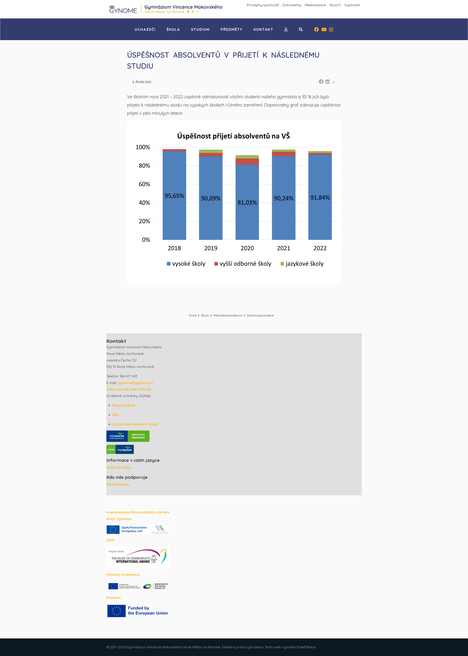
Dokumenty (291, 5)
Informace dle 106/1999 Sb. (129, 389)
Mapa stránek (123, 405)
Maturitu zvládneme (122, 574)
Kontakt (263, 29)
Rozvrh (335, 5)
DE (108, 467)
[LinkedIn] (327, 81)
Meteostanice (315, 5)
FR (122, 467)
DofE (110, 540)
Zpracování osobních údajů (135, 424)
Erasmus (113, 597)
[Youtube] (324, 30)
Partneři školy (117, 484)
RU (129, 467)
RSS (115, 415)
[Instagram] (331, 30)
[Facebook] (316, 30)
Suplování (352, 5)
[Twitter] (333, 82)
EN (115, 467)
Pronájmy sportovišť (263, 5)
